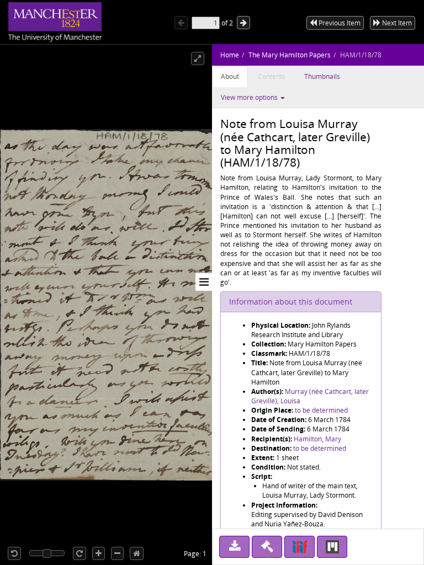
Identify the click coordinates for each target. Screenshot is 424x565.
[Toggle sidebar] (203, 282)
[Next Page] (243, 22)
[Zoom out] (117, 553)
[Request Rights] (267, 547)
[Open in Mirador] (332, 547)
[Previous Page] (181, 22)
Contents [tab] (271, 76)
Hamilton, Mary (317, 439)
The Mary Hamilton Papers (289, 55)
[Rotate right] (79, 553)
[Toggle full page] (197, 58)
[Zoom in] (98, 553)
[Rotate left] (14, 553)
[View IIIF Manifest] (299, 547)
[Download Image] (234, 547)
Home (229, 55)
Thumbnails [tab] (322, 76)
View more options (250, 97)
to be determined (321, 410)
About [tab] (230, 76)
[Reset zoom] (137, 553)
